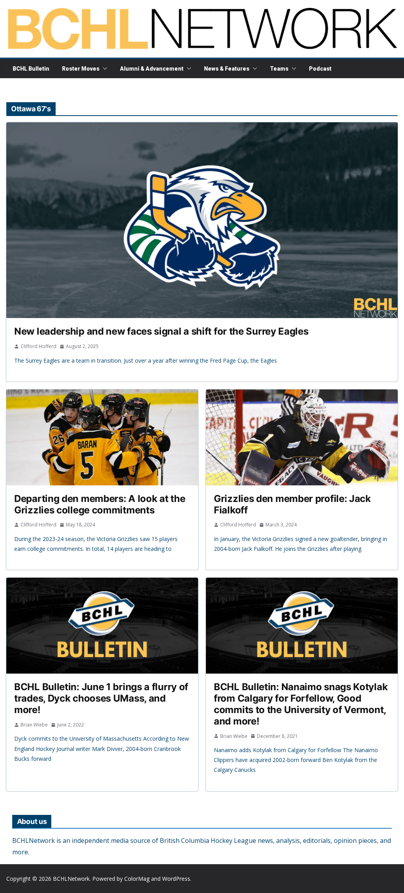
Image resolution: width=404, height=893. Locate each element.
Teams (279, 69)
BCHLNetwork (71, 878)
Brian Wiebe (34, 724)
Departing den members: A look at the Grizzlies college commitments (99, 504)
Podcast (320, 69)
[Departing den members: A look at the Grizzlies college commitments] (102, 437)
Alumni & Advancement (151, 69)
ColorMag (137, 878)
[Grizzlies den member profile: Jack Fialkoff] (302, 437)
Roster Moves (80, 69)
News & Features (226, 69)
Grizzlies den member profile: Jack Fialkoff (292, 504)
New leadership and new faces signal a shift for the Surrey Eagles (161, 331)
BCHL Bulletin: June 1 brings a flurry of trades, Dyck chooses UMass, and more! (101, 698)
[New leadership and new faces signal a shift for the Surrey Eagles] (202, 220)
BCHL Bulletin (31, 69)
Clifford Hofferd (38, 346)
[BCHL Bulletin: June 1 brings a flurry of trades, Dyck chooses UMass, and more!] (102, 626)
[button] (103, 68)
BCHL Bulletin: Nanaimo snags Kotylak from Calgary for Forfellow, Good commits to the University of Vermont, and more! (300, 703)
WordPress (176, 878)
